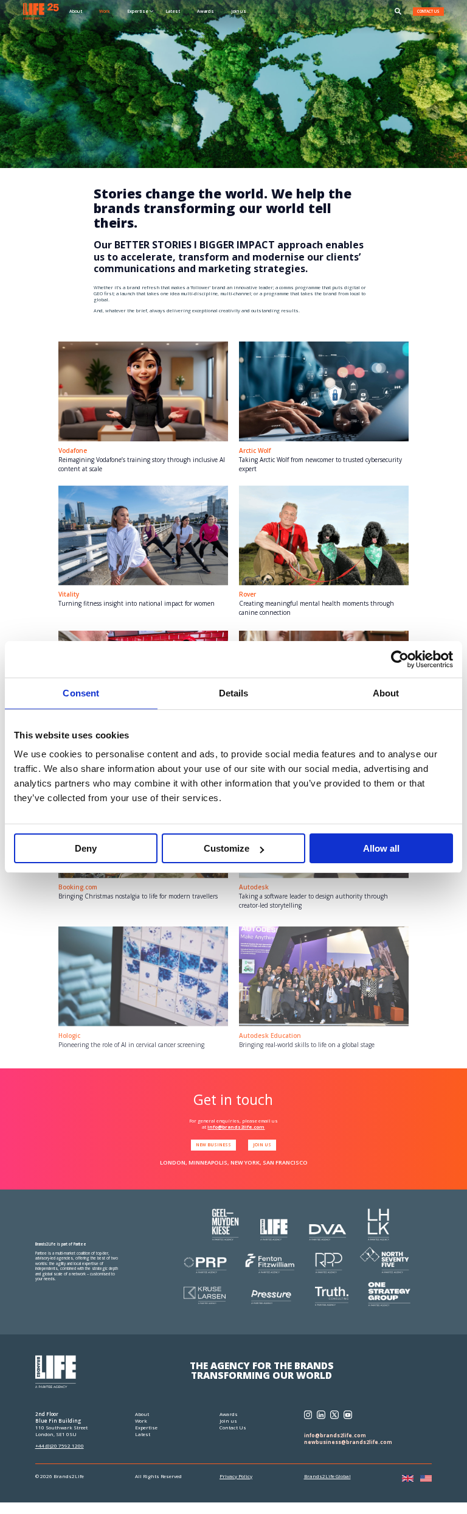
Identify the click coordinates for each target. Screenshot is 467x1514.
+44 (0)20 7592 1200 (59, 1445)
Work (104, 11)
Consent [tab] (81, 693)
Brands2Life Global (327, 1476)
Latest (172, 11)
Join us (238, 11)
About (75, 11)
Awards (205, 11)
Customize (226, 848)
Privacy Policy (236, 1476)
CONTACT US (428, 11)
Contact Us (233, 1427)
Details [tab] (234, 693)
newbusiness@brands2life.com (348, 1442)
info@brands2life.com (236, 1127)
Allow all (381, 848)
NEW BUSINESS (213, 1144)
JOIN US (262, 1144)
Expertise (146, 1427)
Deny (86, 848)
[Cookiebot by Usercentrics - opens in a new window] (400, 659)
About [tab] (386, 693)
